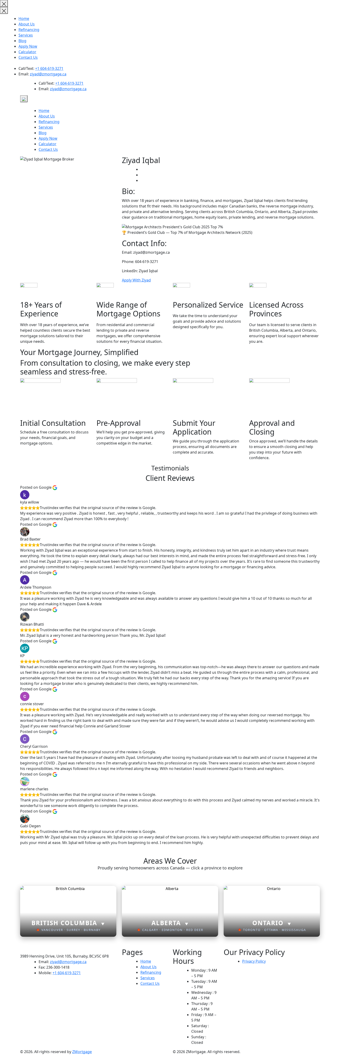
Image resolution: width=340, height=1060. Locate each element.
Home (24, 18)
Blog (22, 40)
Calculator (27, 51)
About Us (27, 24)
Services (26, 35)
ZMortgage (82, 1051)
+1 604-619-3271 (49, 68)
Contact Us (28, 57)
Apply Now (28, 46)
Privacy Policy (254, 961)
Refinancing (29, 29)
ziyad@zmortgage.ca (48, 74)
